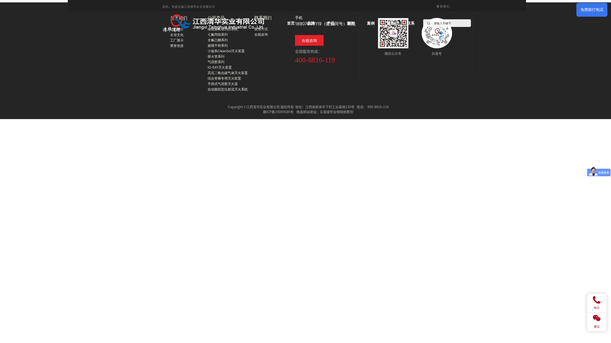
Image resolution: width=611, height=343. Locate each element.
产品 (331, 23)
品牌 (311, 23)
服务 (391, 23)
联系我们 (443, 6)
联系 (411, 23)
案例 (371, 23)
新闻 (351, 23)
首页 (291, 23)
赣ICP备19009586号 (278, 111)
